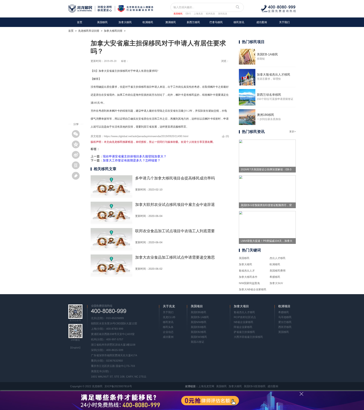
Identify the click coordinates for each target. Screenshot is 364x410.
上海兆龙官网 (206, 386)
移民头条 (168, 327)
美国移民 (178, 13)
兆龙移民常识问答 (88, 30)
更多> (292, 131)
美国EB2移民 (198, 331)
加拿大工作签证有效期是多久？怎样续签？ (131, 160)
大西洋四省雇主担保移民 (248, 336)
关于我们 (284, 22)
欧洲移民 (275, 264)
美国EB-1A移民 (200, 317)
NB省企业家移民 (243, 322)
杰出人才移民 (278, 258)
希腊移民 (275, 276)
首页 (79, 22)
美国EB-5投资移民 (255, 386)
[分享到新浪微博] (77, 155)
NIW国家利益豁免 (249, 283)
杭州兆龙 (210, 13)
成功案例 (261, 22)
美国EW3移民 (199, 336)
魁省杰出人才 (247, 270)
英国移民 (283, 331)
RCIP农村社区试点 (245, 317)
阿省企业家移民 (243, 327)
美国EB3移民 (198, 327)
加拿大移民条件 (248, 276)
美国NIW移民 (198, 322)
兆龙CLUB (169, 317)
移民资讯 (239, 22)
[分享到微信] (77, 134)
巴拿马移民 (216, 22)
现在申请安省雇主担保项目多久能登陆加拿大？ (134, 156)
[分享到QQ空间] (77, 144)
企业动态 (168, 331)
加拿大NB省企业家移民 (252, 289)
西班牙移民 (285, 327)
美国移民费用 (278, 270)
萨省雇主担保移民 (244, 331)
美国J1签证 (197, 341)
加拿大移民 (125, 22)
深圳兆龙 (222, 13)
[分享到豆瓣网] (77, 165)
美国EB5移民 (198, 312)
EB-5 (188, 13)
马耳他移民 (285, 317)
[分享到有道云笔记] (77, 176)
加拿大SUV (276, 283)
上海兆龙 (198, 13)
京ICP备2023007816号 (118, 386)
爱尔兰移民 (285, 322)
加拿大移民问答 (113, 30)
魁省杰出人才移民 (244, 312)
